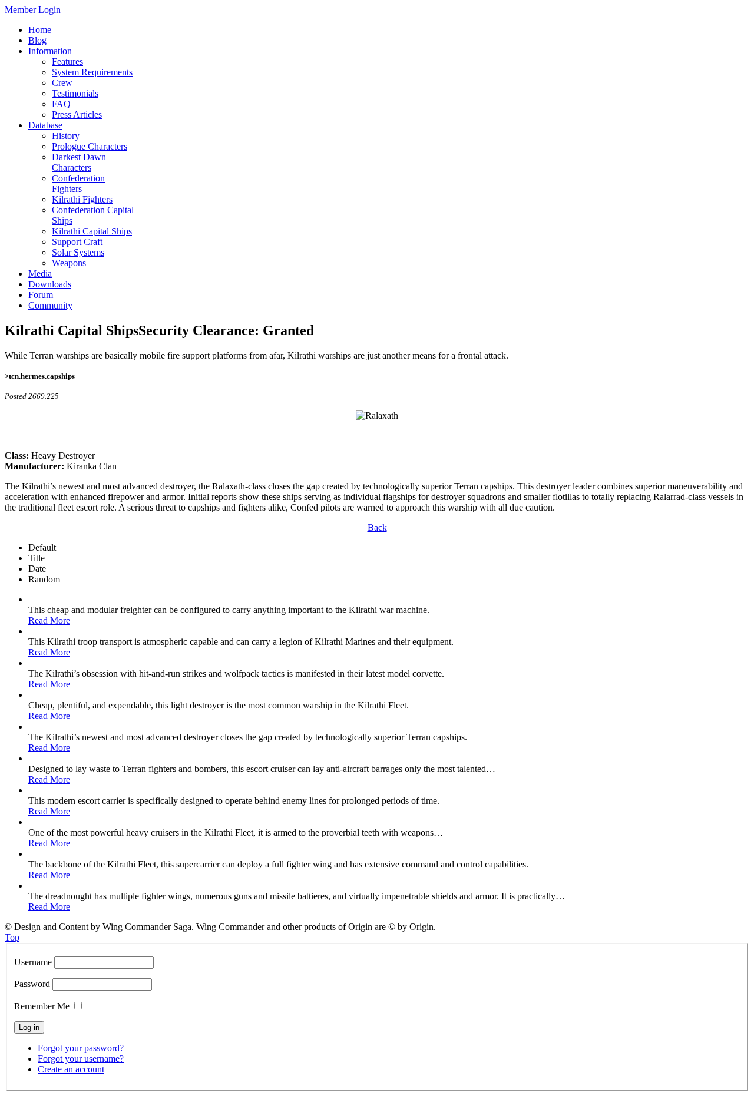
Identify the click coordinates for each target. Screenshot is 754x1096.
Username (33, 962)
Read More (49, 620)
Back (377, 527)
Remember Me (42, 1006)
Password (32, 984)
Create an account (71, 1069)
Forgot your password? (81, 1048)
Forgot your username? (81, 1059)
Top (12, 937)
